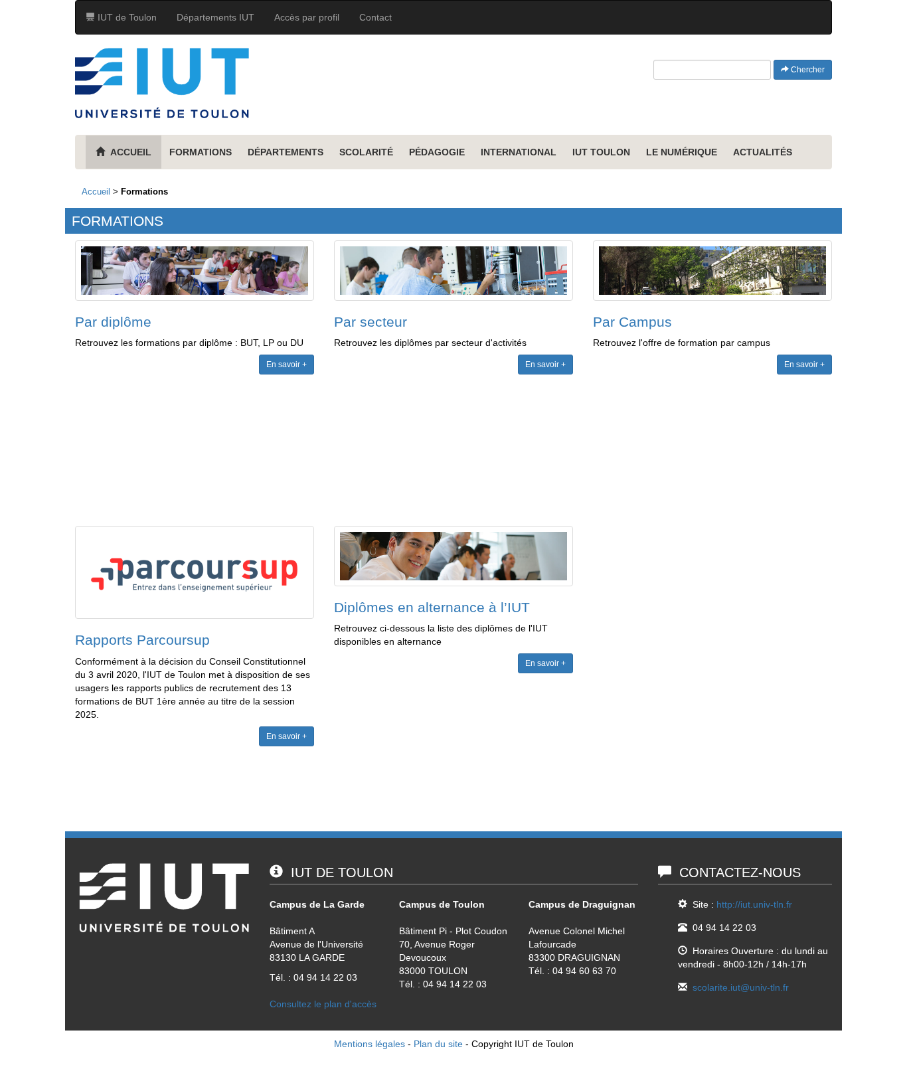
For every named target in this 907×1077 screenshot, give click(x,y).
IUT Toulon (601, 152)
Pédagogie (437, 152)
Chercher (807, 69)
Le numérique (681, 152)
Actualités (762, 152)
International (518, 152)
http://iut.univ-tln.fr (754, 904)
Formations (200, 152)
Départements (285, 152)
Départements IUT (215, 17)
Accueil (96, 192)
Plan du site (438, 1043)
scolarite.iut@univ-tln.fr (741, 987)
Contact (375, 17)
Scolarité (366, 152)
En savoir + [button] (286, 364)
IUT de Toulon (126, 17)
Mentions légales (369, 1043)
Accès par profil (306, 17)
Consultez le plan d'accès (323, 1004)
